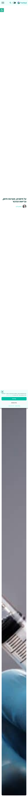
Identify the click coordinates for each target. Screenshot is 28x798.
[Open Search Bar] (10, 3)
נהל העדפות (14, 402)
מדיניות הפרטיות (9, 395)
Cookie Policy (17, 405)
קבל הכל (14, 398)
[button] (2, 10)
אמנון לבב (19, 206)
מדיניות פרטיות (11, 405)
